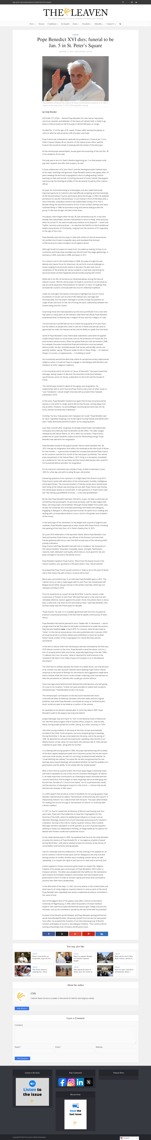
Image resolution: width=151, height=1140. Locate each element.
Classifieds (86, 24)
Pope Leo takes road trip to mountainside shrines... (124, 970)
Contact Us (110, 24)
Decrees (41, 24)
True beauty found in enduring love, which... (40, 970)
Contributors (52, 24)
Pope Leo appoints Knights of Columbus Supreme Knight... (83, 958)
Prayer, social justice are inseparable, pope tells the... (42, 957)
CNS (90, 52)
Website (99, 1047)
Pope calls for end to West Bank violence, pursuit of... (124, 957)
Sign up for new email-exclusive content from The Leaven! (31, 2)
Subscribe (98, 24)
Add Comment (80, 52)
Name (18, 1047)
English (126, 1138)
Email (58, 1047)
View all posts (22, 1008)
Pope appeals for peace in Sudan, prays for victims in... (83, 970)
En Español (65, 24)
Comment (19, 1025)
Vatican (76, 34)
